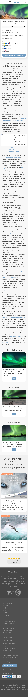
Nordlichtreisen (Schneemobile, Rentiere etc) (13, 35)
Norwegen (8, 48)
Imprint (4, 608)
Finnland (8, 47)
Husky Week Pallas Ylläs (8, 630)
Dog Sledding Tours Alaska (8, 623)
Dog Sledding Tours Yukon (8, 628)
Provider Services (6, 612)
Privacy (4, 607)
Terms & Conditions (7, 615)
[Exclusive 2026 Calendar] (14, 486)
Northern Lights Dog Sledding (9, 626)
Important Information (7, 603)
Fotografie (5, 342)
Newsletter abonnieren (9, 665)
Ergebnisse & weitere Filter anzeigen (14, 55)
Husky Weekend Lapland (8, 625)
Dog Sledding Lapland (7, 632)
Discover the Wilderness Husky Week (10, 634)
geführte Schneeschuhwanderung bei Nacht (13, 317)
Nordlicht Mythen (14, 387)
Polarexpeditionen (7, 619)
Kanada (7, 50)
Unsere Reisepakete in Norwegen (11, 157)
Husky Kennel (5, 605)
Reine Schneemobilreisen (9, 37)
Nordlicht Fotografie (14, 423)
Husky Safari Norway (7, 637)
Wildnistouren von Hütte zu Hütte (11, 32)
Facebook (6, 669)
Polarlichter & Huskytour (8, 640)
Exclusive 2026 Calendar (7, 474)
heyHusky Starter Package (14, 501)
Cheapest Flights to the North (14, 542)
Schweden (8, 45)
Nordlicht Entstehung (14, 350)
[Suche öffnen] (22, 2)
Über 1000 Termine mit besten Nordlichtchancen (13, 149)
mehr (14, 378)
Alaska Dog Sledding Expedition (9, 635)
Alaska (7, 51)
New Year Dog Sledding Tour (9, 621)
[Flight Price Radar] (14, 527)
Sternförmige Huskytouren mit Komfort (12, 34)
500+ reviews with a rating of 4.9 (14, 561)
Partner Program (6, 614)
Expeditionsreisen (8, 38)
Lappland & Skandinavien (15, 43)
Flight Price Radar (6, 515)
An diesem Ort (19, 272)
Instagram (13, 669)
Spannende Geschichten (16, 336)
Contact (4, 610)
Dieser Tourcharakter (15, 233)
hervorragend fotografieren (9, 277)
